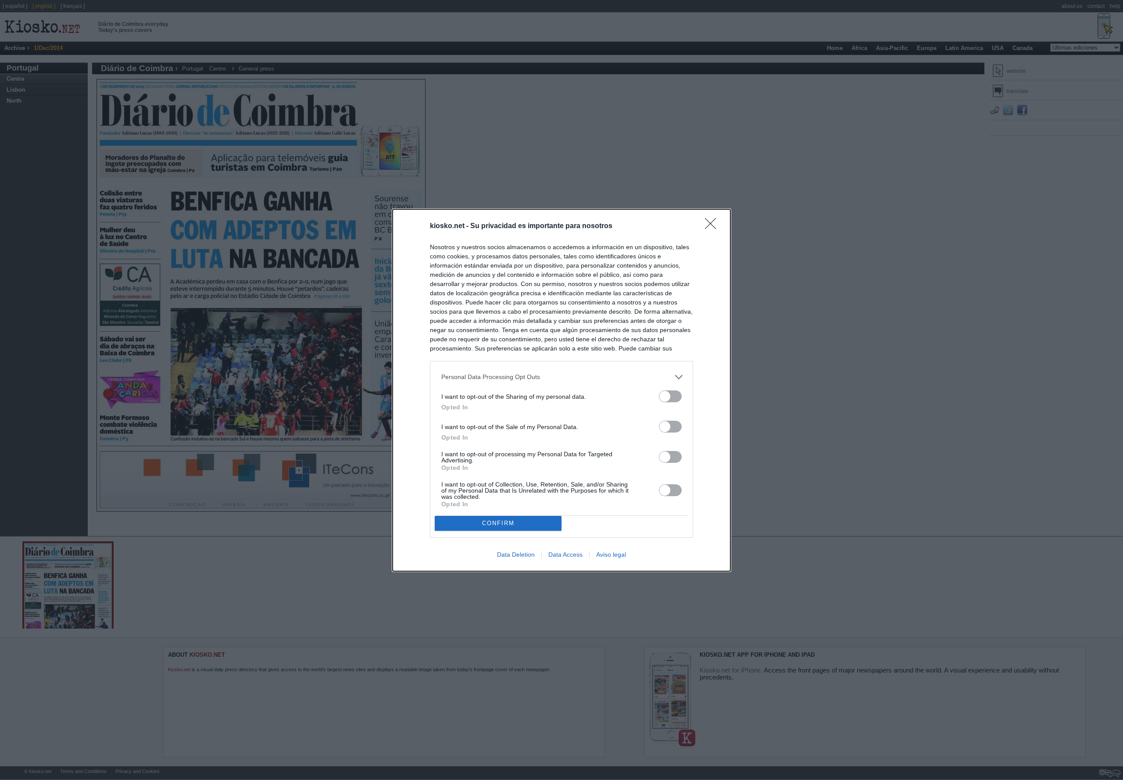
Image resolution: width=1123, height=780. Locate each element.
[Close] (713, 226)
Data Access (565, 554)
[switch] (670, 396)
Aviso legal (611, 554)
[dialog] (561, 390)
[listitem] (561, 377)
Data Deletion (516, 554)
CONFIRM (498, 523)
